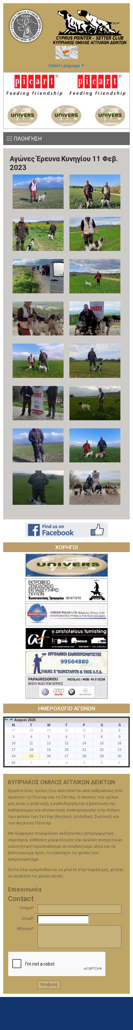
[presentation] (57, 964)
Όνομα (27, 907)
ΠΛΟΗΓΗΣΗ (28, 138)
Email (28, 918)
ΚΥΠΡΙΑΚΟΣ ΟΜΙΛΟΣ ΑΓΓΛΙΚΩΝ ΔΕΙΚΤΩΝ (25, 25)
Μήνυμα (25, 928)
